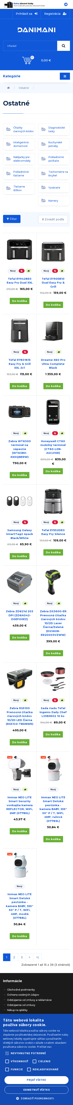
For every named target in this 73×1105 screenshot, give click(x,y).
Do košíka (19, 300)
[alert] (36, 1059)
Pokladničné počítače (56, 159)
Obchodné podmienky (21, 989)
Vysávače (54, 187)
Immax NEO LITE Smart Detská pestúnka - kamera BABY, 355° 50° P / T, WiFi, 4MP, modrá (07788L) (19, 906)
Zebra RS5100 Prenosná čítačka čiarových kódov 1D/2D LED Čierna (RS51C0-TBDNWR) (19, 715)
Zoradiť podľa (54, 219)
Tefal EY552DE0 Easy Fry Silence (53, 532)
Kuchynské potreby (55, 144)
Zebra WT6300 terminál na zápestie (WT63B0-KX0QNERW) (19, 448)
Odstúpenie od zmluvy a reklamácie (29, 999)
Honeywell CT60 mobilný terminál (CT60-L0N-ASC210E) (53, 447)
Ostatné (24, 87)
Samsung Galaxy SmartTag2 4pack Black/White (19, 534)
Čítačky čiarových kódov (23, 129)
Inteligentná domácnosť (21, 144)
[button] (36, 1098)
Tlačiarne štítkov (19, 188)
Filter (13, 219)
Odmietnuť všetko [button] (36, 1089)
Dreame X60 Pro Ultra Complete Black (53, 363)
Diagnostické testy (56, 129)
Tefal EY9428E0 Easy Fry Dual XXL (20, 280)
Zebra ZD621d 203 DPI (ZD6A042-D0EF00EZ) (19, 615)
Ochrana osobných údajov (23, 994)
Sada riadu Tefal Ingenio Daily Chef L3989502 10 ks (53, 712)
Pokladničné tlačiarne (21, 173)
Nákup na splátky (17, 1010)
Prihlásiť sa (24, 14)
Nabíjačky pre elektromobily (22, 159)
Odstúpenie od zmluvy (21, 1005)
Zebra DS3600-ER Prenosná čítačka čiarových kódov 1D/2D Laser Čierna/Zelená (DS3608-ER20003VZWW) (53, 623)
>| (37, 957)
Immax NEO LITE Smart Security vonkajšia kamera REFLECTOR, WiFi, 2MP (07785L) (19, 805)
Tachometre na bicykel (58, 173)
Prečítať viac (44, 1046)
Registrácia (52, 14)
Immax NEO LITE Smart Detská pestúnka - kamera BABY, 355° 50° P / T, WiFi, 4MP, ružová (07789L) (53, 809)
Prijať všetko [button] (36, 1080)
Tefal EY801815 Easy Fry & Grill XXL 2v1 (20, 363)
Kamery (53, 200)
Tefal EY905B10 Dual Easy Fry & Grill (53, 282)
